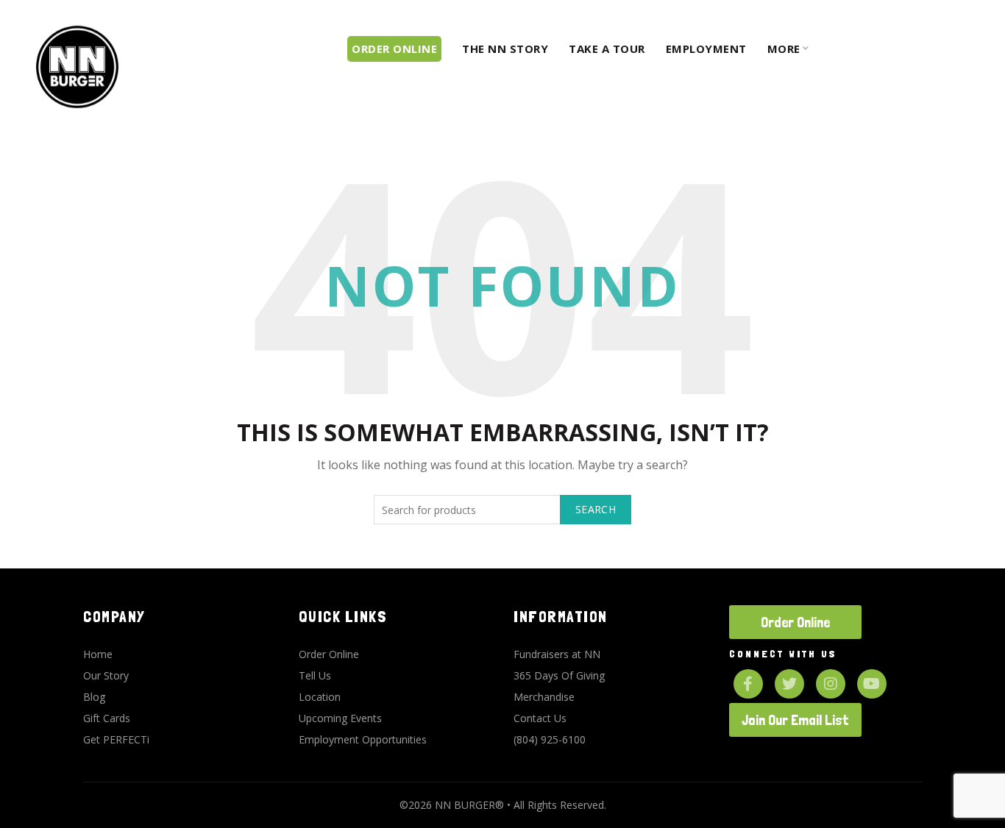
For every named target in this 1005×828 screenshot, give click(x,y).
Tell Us (315, 675)
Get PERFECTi (116, 739)
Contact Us (540, 718)
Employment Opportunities (363, 739)
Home (98, 654)
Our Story (106, 675)
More (783, 48)
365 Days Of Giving (559, 675)
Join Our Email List (795, 720)
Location (320, 697)
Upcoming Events (340, 718)
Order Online (329, 654)
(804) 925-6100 (550, 739)
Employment (706, 48)
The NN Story (505, 48)
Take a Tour (607, 48)
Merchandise (544, 697)
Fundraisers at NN (557, 654)
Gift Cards (106, 718)
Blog (94, 697)
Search (595, 509)
